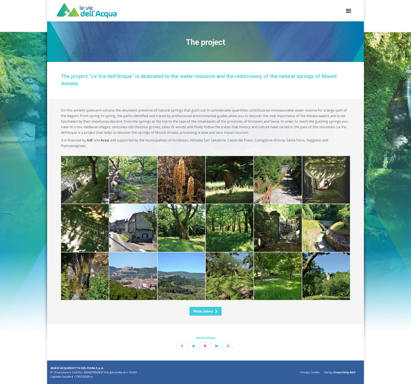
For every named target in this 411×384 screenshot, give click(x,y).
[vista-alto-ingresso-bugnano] (85, 180)
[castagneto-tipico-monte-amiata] (229, 228)
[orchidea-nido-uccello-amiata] (181, 180)
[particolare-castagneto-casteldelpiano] (229, 276)
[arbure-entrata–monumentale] (326, 228)
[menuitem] (310, 372)
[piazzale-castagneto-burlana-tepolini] (278, 276)
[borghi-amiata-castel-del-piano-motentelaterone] (133, 276)
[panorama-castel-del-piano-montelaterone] (181, 276)
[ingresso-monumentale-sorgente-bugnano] (326, 180)
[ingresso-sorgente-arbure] (278, 180)
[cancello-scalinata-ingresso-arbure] (278, 228)
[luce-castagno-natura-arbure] (229, 180)
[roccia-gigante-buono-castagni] (326, 276)
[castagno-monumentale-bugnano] (181, 228)
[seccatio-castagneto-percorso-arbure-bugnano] (133, 180)
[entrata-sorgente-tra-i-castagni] (85, 228)
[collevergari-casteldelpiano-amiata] (133, 228)
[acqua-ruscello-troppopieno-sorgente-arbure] (85, 276)
